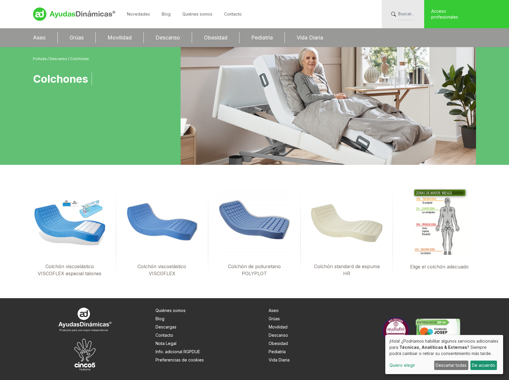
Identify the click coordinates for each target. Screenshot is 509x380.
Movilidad (120, 37)
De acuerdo (483, 365)
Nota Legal (166, 343)
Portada (40, 59)
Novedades (138, 13)
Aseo (39, 37)
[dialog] (444, 354)
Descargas (166, 326)
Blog (166, 13)
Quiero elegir (402, 365)
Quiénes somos (197, 13)
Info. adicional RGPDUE (178, 351)
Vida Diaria (310, 37)
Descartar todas (451, 365)
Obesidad (215, 37)
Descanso (168, 37)
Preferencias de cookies (180, 359)
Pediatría (262, 37)
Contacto (233, 13)
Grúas (77, 37)
